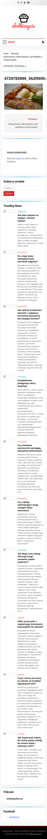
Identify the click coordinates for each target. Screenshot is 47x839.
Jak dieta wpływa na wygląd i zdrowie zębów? (27, 218)
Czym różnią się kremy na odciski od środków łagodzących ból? (29, 681)
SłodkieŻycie (14, 817)
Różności (22, 252)
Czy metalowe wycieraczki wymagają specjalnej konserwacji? (29, 448)
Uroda (20, 618)
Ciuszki (21, 734)
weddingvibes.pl (15, 799)
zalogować (20, 158)
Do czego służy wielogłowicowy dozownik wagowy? (27, 259)
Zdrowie (21, 212)
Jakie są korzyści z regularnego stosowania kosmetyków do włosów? (30, 624)
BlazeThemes (36, 834)
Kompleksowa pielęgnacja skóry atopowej (26, 383)
